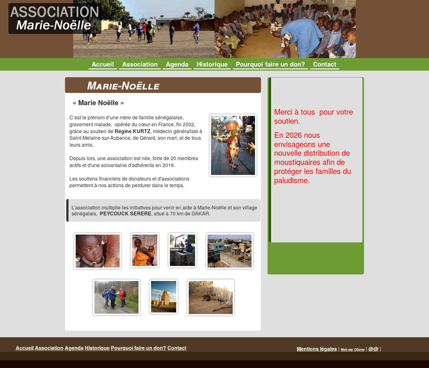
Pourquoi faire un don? (138, 347)
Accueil (25, 347)
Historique (97, 347)
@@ (373, 348)
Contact (176, 347)
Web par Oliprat (353, 349)
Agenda (74, 347)
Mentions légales (317, 348)
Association (49, 347)
